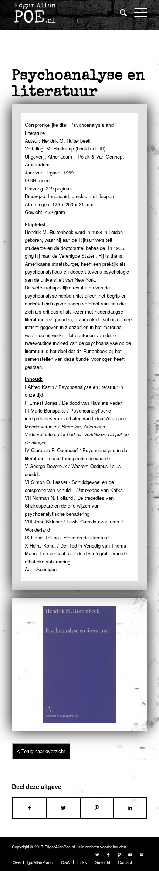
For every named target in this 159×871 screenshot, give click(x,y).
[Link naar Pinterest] (119, 854)
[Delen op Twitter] (63, 807)
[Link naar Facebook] (108, 854)
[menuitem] (119, 13)
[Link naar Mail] (141, 854)
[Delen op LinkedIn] (130, 807)
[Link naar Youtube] (130, 854)
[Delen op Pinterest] (97, 807)
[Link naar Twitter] (97, 854)
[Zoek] (119, 12)
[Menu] (137, 12)
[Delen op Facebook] (29, 807)
